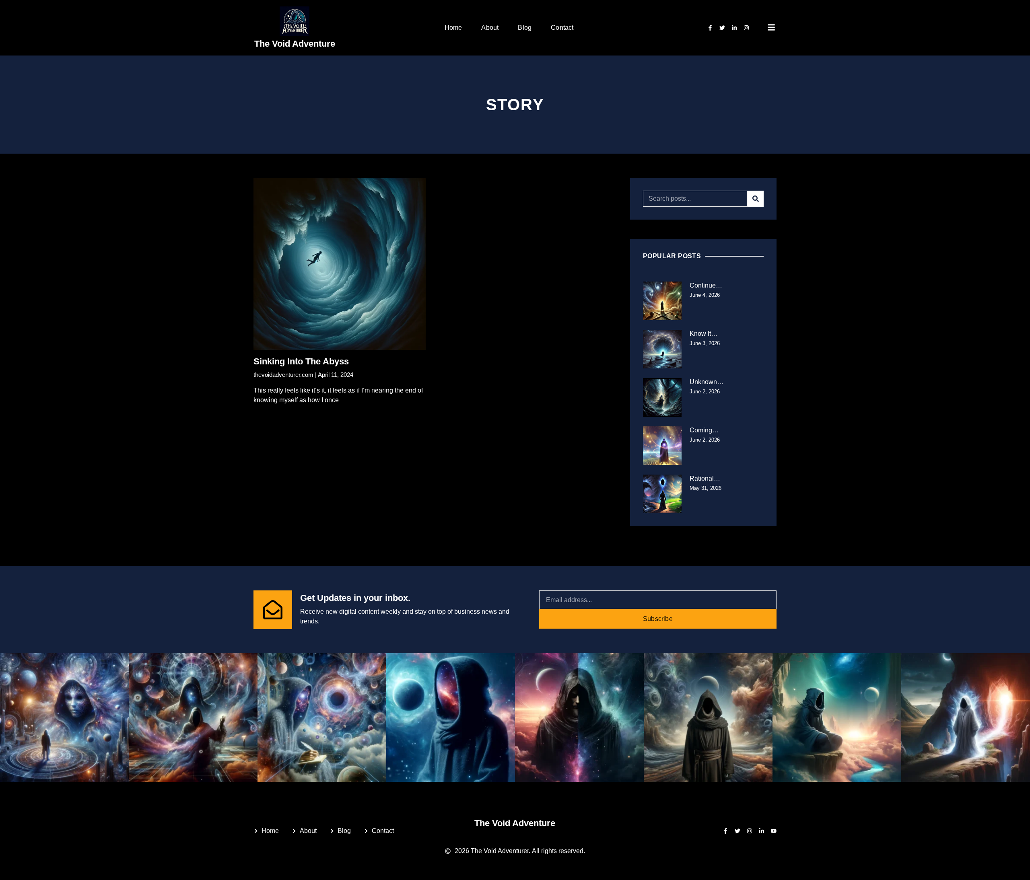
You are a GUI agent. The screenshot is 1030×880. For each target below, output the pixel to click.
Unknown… (706, 381)
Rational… (705, 478)
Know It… (703, 333)
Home (453, 27)
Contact (562, 27)
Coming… (704, 430)
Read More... (272, 417)
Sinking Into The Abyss (301, 361)
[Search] (756, 199)
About (490, 27)
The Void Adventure (294, 44)
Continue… (706, 285)
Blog (524, 27)
